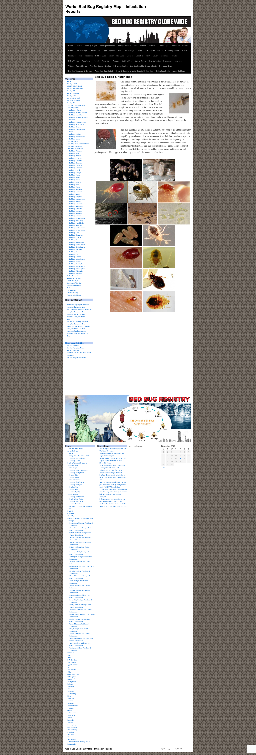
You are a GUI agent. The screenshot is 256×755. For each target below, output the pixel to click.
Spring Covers (140, 61)
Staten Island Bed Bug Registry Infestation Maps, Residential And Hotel (77, 333)
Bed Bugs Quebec (75, 134)
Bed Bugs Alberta (75, 110)
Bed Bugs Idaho (74, 177)
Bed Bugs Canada (73, 108)
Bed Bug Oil (71, 91)
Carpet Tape (163, 45)
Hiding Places (173, 50)
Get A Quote (150, 50)
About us (78, 45)
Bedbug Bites (73, 475)
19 (180, 458)
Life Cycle (120, 55)
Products (116, 61)
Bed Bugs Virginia (75, 261)
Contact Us (175, 45)
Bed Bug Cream (72, 83)
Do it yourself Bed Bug (74, 283)
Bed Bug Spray (71, 95)
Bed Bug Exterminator (76, 496)
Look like (139, 55)
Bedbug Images (91, 45)
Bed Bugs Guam (73, 141)
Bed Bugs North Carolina (77, 228)
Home (70, 45)
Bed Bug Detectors (73, 345)
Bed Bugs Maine (74, 194)
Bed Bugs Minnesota (76, 204)
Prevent (96, 61)
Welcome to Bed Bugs (74, 295)
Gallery (139, 50)
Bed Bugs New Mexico (76, 223)
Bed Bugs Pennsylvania (76, 240)
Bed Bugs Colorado (75, 163)
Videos (71, 66)
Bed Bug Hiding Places (76, 472)
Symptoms (167, 61)
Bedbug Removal (124, 45)
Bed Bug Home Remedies (75, 88)
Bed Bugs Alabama (75, 151)
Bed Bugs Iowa (74, 184)
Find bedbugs (129, 50)
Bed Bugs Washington (76, 264)
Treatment (178, 61)
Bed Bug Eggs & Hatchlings (78, 470)
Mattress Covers (152, 55)
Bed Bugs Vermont (75, 256)
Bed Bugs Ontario (75, 127)
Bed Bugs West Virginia (77, 268)
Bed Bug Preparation (76, 501)
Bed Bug (69, 81)
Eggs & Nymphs (109, 50)
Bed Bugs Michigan (75, 201)
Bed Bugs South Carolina (77, 244)
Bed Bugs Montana (75, 211)
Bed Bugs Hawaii (74, 175)
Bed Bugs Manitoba (75, 115)
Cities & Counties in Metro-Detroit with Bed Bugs (134, 71)
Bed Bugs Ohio (74, 232)
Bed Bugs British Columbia (78, 112)
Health (69, 288)
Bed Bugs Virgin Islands (77, 259)
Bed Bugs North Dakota (77, 230)
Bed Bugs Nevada (75, 216)
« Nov (163, 467)
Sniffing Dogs (127, 61)
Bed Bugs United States (75, 148)
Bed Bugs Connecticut (76, 165)
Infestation (72, 55)
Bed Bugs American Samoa (76, 105)
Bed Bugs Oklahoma (75, 235)
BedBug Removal (72, 276)
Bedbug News (74, 489)
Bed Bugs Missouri (75, 208)
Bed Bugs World (72, 103)
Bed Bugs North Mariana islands (78, 144)
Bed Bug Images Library (77, 458)
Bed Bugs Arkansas (75, 158)
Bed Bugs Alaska (74, 153)
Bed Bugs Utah (74, 254)
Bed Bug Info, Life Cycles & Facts (143, 66)
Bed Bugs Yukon (74, 139)
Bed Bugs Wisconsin (76, 271)
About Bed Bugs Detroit (104, 71)
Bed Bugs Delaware (75, 168)
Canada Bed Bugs (72, 280)
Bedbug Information (107, 45)
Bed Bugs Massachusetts (77, 199)
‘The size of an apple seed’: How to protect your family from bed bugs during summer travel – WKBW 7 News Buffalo (113, 484)
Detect (70, 50)
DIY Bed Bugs (81, 50)
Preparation (85, 61)
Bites (135, 45)
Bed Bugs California (75, 160)
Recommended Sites (74, 343)
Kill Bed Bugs (100, 55)
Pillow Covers (73, 61)
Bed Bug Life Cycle (75, 484)
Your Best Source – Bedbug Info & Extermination (108, 66)
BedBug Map (73, 487)
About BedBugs (179, 71)
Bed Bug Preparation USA (75, 348)
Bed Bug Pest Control (76, 499)
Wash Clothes (81, 66)
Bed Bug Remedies (73, 93)
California (152, 45)
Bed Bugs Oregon (75, 237)
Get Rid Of (161, 50)
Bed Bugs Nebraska (75, 213)
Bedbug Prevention (75, 504)
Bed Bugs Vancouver (73, 100)
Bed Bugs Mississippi (76, 206)
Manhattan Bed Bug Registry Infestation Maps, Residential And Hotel (77, 316)
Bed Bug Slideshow (73, 350)
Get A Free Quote (163, 71)
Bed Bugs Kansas (75, 187)
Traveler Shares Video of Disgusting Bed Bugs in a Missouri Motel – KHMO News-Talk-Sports (112, 460)
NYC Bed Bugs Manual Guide (76, 357)
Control (185, 45)
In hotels (185, 50)
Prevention (106, 61)
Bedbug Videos (74, 477)
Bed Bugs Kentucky (75, 189)
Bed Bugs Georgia (75, 172)
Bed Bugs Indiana (75, 182)
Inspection (89, 55)
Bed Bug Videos (74, 460)
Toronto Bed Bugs (72, 292)
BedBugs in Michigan (74, 278)
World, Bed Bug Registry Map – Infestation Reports (105, 8)
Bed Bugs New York (73, 98)
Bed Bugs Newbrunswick (77, 122)
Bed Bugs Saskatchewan (77, 136)
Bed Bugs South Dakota (77, 247)
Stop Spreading (155, 61)
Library (111, 55)
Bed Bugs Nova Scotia (76, 124)
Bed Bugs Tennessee (75, 249)
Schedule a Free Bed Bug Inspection (80, 506)
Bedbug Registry (74, 492)
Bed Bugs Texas (74, 252)
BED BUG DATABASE (74, 86)
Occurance (165, 55)
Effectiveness (95, 50)
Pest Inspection (71, 290)
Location (130, 55)
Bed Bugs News (165, 66)
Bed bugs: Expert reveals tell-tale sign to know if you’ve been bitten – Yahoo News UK (112, 477)
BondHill (143, 45)
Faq (119, 50)
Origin (174, 55)
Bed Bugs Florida (74, 170)
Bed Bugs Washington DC (77, 266)
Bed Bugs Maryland (75, 196)
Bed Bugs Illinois (74, 180)
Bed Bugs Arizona (75, 156)
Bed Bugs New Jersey (76, 220)
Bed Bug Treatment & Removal (80, 71)
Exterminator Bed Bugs (74, 285)
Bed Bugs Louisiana (75, 192)
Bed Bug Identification (76, 482)
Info (80, 55)
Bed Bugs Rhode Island (76, 242)
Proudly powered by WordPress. (174, 749)
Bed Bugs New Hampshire (77, 218)
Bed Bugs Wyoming (75, 273)
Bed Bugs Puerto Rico (75, 146)
